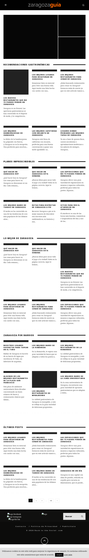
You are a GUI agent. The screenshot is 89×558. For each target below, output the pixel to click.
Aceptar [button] (59, 555)
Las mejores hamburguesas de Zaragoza (13, 133)
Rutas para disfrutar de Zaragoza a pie (44, 206)
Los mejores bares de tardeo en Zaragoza (14, 206)
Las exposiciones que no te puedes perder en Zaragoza (73, 174)
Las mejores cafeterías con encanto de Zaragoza (44, 133)
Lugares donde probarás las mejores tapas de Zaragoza (72, 133)
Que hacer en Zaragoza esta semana (40, 174)
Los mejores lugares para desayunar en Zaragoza (43, 77)
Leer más (68, 554)
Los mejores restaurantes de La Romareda (71, 347)
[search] (82, 516)
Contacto (20, 526)
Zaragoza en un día (71, 471)
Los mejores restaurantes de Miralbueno (41, 393)
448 (51, 500)
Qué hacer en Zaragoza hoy (11, 173)
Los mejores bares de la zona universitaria (72, 377)
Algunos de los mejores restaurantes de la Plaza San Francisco (15, 379)
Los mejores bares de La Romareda (43, 346)
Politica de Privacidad (44, 526)
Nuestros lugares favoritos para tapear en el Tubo (15, 347)
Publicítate (69, 526)
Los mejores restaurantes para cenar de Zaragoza (70, 77)
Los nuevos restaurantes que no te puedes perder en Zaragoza (15, 101)
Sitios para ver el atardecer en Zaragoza (70, 207)
